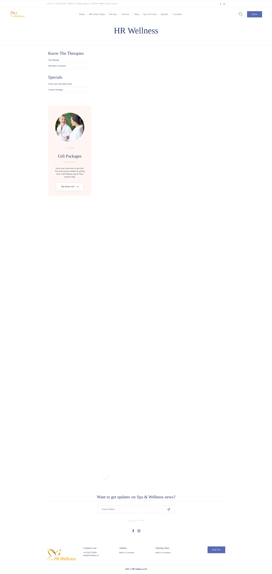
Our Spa (113, 14)
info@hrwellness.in (83, 4)
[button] (254, 14)
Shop (136, 14)
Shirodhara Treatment (57, 66)
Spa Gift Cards (150, 14)
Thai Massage (53, 60)
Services (125, 14)
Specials (164, 14)
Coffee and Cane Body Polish (60, 84)
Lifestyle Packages (55, 90)
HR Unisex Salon (97, 14)
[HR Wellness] (17, 14)
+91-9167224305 (60, 4)
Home (82, 14)
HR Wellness (136, 30)
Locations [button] (177, 14)
